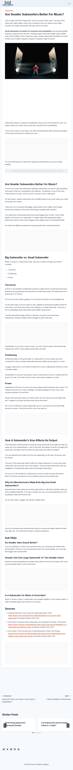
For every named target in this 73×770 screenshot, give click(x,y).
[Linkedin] (14, 749)
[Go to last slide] (5, 725)
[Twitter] (7, 749)
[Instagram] (11, 749)
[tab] (32, 732)
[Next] (68, 725)
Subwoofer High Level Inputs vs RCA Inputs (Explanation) (18, 699)
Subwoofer (9, 10)
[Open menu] (69, 3)
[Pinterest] (18, 749)
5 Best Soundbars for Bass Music (58, 697)
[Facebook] (3, 749)
